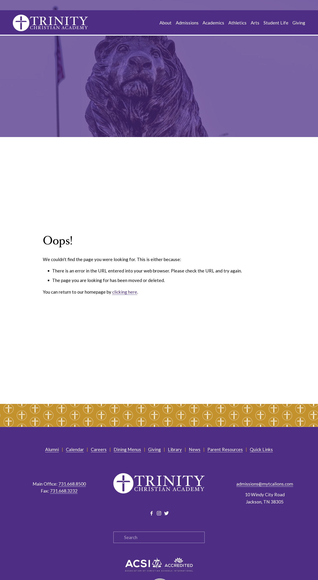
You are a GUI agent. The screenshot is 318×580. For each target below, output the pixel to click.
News (194, 449)
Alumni (52, 449)
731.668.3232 (64, 490)
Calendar (75, 449)
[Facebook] (151, 513)
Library (175, 449)
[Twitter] (166, 513)
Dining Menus (127, 449)
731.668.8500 (72, 483)
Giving (154, 449)
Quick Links (261, 449)
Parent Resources (225, 449)
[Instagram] (159, 513)
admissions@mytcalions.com (264, 483)
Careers (99, 449)
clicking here (124, 292)
